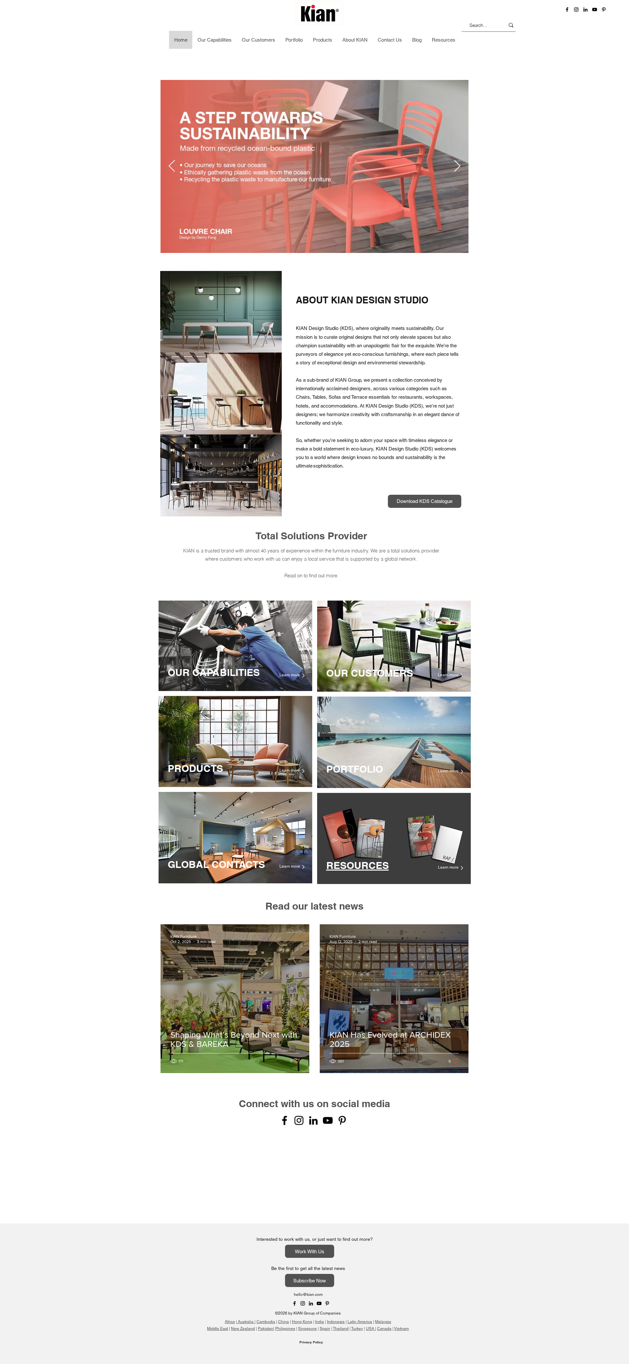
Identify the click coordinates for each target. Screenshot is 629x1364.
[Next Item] (457, 166)
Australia (246, 1230)
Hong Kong (302, 1230)
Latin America (360, 1230)
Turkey (357, 1237)
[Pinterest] (604, 9)
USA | (371, 1237)
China (283, 1230)
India (319, 1230)
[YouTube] (595, 9)
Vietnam (401, 1237)
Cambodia (266, 1230)
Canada (384, 1237)
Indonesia (336, 1230)
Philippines (285, 1237)
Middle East (217, 1237)
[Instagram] (299, 1120)
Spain (325, 1237)
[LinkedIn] (585, 9)
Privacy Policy (311, 1250)
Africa (230, 1230)
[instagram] (576, 9)
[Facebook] (567, 9)
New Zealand (243, 1237)
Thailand (341, 1237)
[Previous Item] (172, 166)
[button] (512, 41)
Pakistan (265, 1237)
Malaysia (383, 1230)
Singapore (307, 1237)
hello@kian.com (308, 1203)
